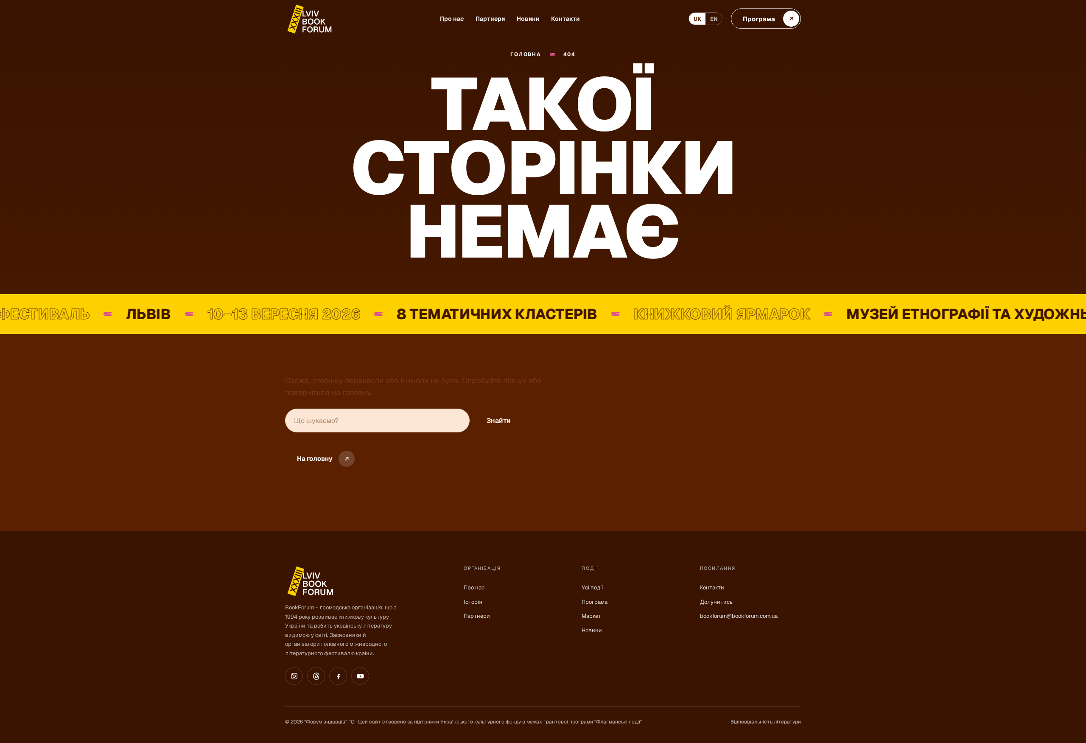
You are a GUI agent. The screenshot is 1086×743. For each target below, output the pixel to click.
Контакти (565, 18)
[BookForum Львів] (309, 19)
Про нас (452, 18)
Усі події (592, 587)
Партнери (490, 18)
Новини (528, 18)
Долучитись (716, 602)
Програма (594, 602)
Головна (525, 54)
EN (714, 18)
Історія (473, 602)
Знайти (499, 420)
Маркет (591, 616)
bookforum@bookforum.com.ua (739, 616)
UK (697, 18)
